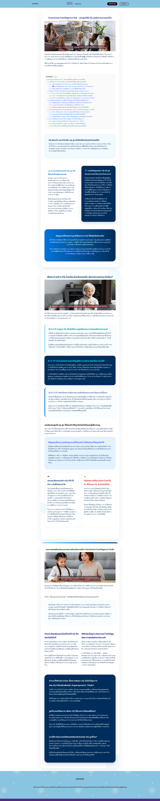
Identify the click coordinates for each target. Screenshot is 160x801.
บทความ (78, 4)
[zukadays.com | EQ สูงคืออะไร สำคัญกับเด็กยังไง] (47, 4)
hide (55, 76)
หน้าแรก (70, 4)
